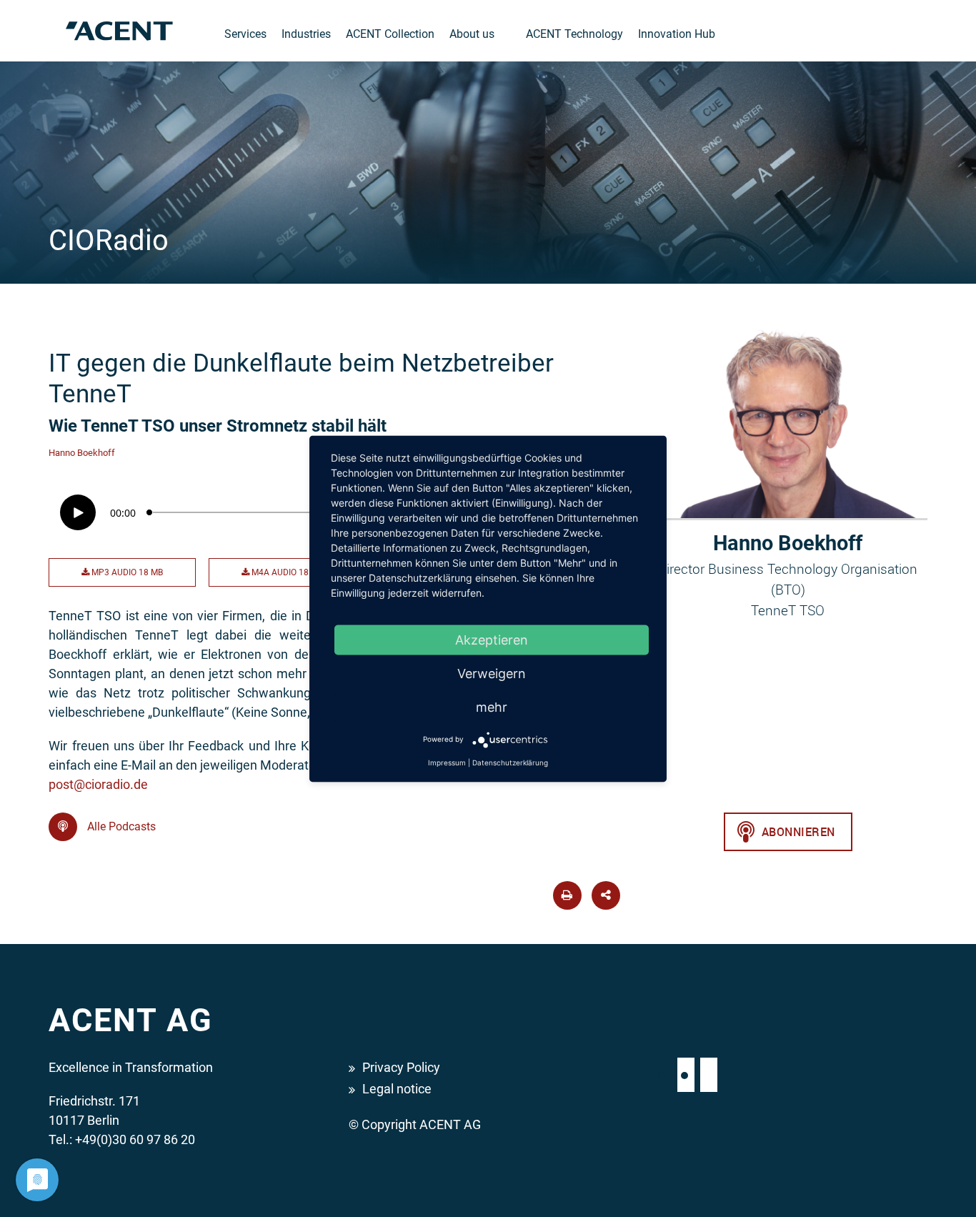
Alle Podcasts (120, 826)
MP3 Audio (126, 572)
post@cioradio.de (98, 784)
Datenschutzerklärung (510, 761)
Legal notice (397, 1088)
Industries (306, 34)
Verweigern (491, 672)
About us (471, 34)
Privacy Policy (401, 1067)
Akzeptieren (491, 639)
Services (245, 34)
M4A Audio (286, 572)
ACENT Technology (574, 34)
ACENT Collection (390, 34)
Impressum (447, 761)
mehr (491, 706)
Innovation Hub (676, 34)
